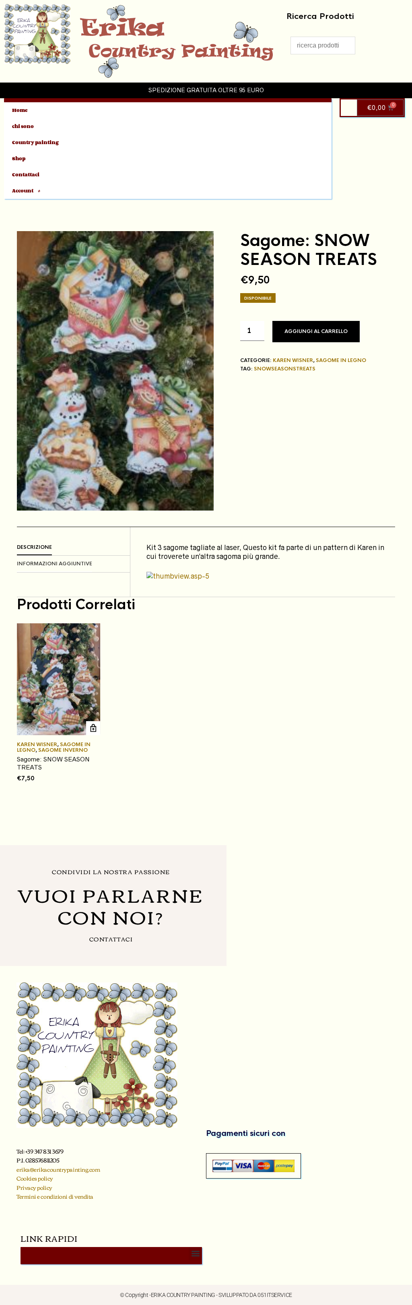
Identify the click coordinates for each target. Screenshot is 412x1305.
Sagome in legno (341, 360)
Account (22, 190)
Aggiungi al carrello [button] (93, 728)
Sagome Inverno (63, 750)
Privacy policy (34, 1187)
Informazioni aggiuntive (54, 563)
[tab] (73, 547)
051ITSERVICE (275, 1295)
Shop (18, 158)
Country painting (35, 142)
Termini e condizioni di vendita (54, 1196)
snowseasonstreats (284, 369)
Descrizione (34, 547)
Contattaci (25, 174)
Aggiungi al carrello (316, 331)
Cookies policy (34, 1178)
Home (20, 110)
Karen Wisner (293, 360)
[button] (195, 1253)
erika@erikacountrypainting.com (58, 1169)
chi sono (23, 126)
